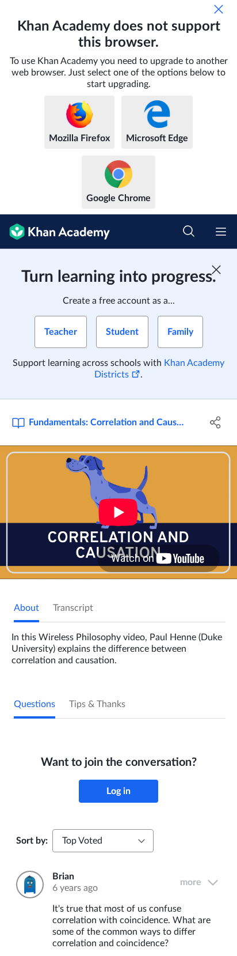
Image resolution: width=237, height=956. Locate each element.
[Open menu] (221, 232)
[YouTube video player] (118, 512)
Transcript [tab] (73, 608)
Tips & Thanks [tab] (97, 704)
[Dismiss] (218, 9)
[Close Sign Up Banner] (216, 269)
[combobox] (103, 840)
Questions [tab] (34, 704)
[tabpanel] (118, 644)
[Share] (215, 422)
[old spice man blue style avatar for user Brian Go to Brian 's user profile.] (27, 884)
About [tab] (26, 608)
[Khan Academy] (55, 231)
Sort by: (32, 840)
